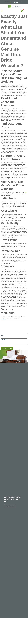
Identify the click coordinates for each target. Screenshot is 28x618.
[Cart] (22, 11)
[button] (1, 11)
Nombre (3, 335)
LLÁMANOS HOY (9, 506)
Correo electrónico (5, 339)
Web (2, 343)
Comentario (3, 319)
